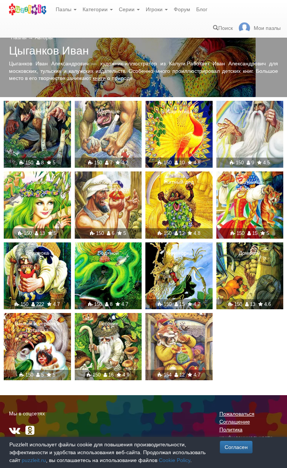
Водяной (108, 253)
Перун (249, 111)
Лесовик (108, 323)
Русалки (37, 182)
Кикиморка (179, 253)
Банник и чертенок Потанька (37, 326)
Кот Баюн (179, 323)
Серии (127, 9)
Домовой (249, 253)
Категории (96, 9)
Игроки (155, 9)
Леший (37, 111)
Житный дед (179, 182)
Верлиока (37, 253)
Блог (201, 9)
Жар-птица (179, 111)
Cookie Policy (174, 460)
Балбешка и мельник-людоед (108, 185)
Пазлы (64, 9)
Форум (182, 9)
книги (99, 78)
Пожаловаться (236, 414)
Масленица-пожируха (250, 185)
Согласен (236, 447)
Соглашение (234, 422)
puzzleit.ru (34, 460)
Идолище (108, 111)
